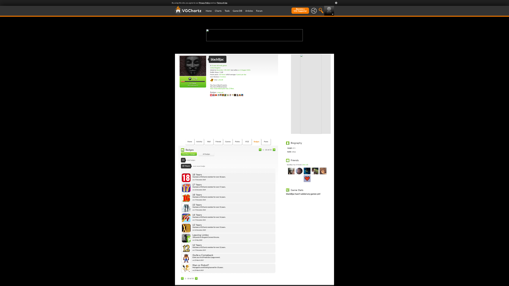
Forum (259, 10)
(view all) (220, 92)
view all (305, 165)
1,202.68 (220, 80)
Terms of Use (222, 3)
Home (209, 10)
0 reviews (223, 77)
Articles (249, 10)
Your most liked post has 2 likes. (222, 88)
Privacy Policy (204, 3)
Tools (227, 10)
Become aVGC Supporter (300, 10)
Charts (218, 10)
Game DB (237, 10)
